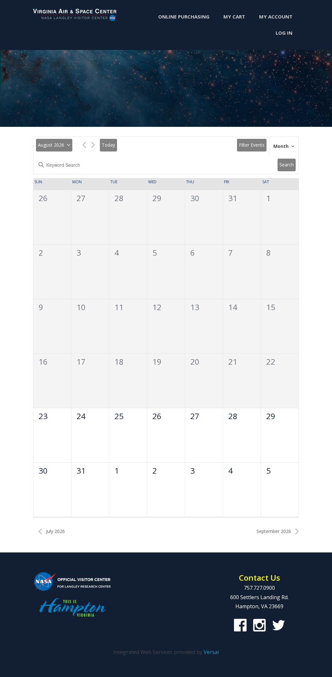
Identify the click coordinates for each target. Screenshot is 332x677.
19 (156, 361)
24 (81, 416)
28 (119, 198)
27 (81, 198)
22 (270, 361)
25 (119, 416)
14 (232, 307)
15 (270, 307)
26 (43, 198)
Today (108, 145)
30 (194, 198)
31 (232, 198)
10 (81, 307)
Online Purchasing (183, 16)
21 (232, 361)
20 (194, 361)
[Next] (93, 146)
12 (156, 307)
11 (119, 307)
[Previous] (84, 146)
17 (81, 361)
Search (286, 165)
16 (43, 361)
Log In (284, 33)
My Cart (234, 16)
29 (156, 198)
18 (119, 361)
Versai (211, 652)
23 (43, 416)
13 (194, 307)
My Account (275, 16)
